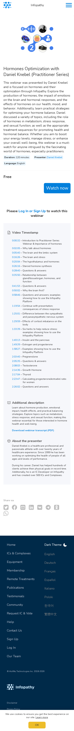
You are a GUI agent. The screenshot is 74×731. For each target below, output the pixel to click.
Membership (16, 570)
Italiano (49, 588)
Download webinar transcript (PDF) (33, 430)
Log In (11, 648)
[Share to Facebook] (14, 507)
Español (50, 580)
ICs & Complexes (19, 553)
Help (10, 622)
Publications (15, 588)
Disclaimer (12, 702)
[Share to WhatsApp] (6, 513)
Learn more (42, 717)
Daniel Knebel (54, 157)
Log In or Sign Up (32, 211)
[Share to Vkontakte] (39, 507)
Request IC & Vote (20, 613)
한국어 (49, 606)
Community (15, 605)
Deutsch (50, 563)
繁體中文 (50, 614)
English (49, 554)
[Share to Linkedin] (31, 507)
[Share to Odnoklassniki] (56, 507)
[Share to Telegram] (48, 507)
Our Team (14, 656)
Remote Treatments (21, 579)
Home (11, 545)
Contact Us (14, 630)
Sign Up (12, 639)
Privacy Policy (13, 709)
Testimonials (15, 596)
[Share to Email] (22, 507)
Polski (48, 597)
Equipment (14, 562)
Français (50, 571)
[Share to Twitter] (6, 507)
